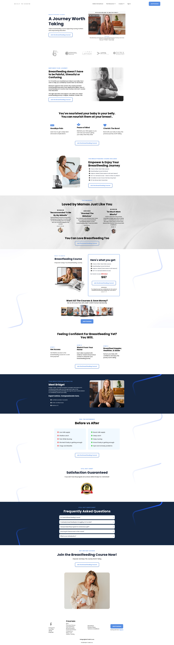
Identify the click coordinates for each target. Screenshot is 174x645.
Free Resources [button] (110, 3)
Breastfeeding (70, 628)
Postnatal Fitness (71, 630)
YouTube (51, 629)
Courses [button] (121, 3)
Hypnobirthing (70, 627)
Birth (67, 624)
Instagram (52, 628)
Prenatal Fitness (70, 625)
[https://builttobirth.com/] (22, 3)
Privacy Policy (92, 627)
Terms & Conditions (93, 629)
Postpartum (69, 631)
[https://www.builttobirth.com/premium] (87, 311)
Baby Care (69, 633)
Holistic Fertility (70, 634)
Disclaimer (91, 626)
